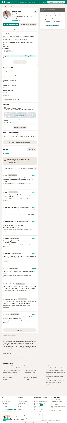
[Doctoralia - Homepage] (10, 2)
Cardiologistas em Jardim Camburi (11, 370)
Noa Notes (38, 404)
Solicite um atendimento (52, 25)
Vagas (8, 409)
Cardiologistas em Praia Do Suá (10, 375)
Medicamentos (21, 406)
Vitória (7, 111)
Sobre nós (4, 406)
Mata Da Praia (31, 109)
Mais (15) (26, 379)
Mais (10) (48, 384)
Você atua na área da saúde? (55, 2)
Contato (4, 408)
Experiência (7, 29)
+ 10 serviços (6, 95)
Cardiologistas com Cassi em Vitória (54, 370)
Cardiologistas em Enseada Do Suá (11, 368)
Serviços (14, 29)
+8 (3, 58)
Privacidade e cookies (7, 400)
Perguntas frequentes (23, 411)
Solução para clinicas (39, 403)
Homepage (4, 6)
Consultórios (21, 29)
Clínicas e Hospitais (22, 401)
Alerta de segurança (39, 409)
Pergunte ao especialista (24, 404)
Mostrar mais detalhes (20, 62)
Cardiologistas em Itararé (9, 377)
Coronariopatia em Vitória (30, 375)
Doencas (20, 409)
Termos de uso (38, 408)
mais (4, 44)
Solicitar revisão (6, 185)
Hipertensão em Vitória (30, 370)
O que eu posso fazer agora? (11, 122)
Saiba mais (22, 419)
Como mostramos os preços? (11, 99)
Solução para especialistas (40, 401)
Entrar (44, 2)
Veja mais (22, 330)
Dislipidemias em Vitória (30, 372)
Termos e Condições (7, 411)
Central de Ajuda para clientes (41, 411)
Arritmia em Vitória (29, 368)
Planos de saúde (30, 29)
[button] (11, 24)
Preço (35, 400)
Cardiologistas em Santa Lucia (10, 372)
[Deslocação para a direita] (37, 29)
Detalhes (5, 71)
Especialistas (21, 400)
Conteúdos (37, 406)
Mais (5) (5, 379)
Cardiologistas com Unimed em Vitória (55, 368)
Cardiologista (11, 6)
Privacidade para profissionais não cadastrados (6, 403)
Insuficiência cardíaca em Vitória (32, 377)
